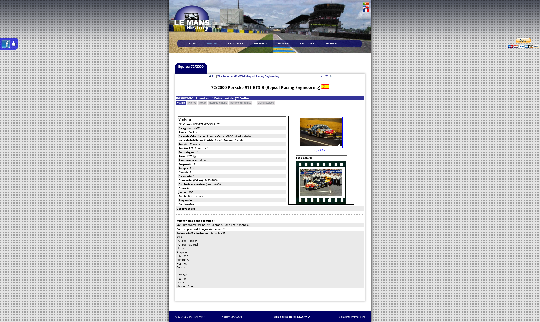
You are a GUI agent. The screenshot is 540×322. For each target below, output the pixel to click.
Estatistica (236, 43)
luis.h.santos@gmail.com (351, 316)
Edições (212, 43)
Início (192, 43)
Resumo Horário (218, 102)
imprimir (331, 43)
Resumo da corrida (240, 102)
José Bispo (322, 150)
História (283, 43)
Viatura (181, 103)
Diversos (260, 43)
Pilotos (192, 102)
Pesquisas (307, 43)
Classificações (266, 102)
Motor (202, 102)
